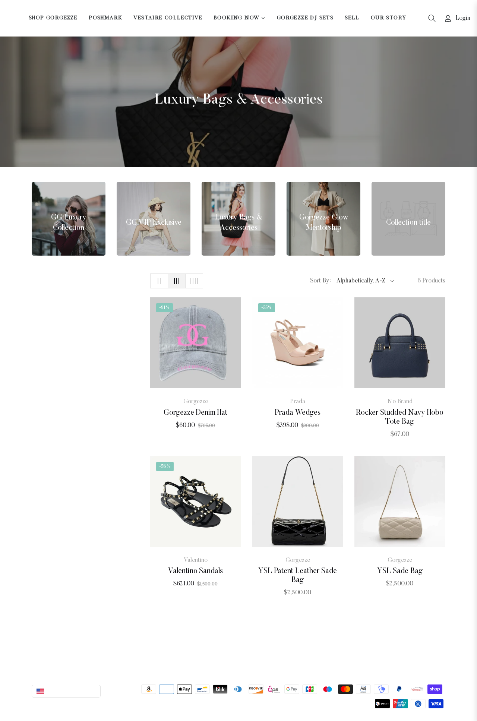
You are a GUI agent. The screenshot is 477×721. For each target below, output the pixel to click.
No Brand (400, 402)
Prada (297, 402)
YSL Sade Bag (400, 571)
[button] (432, 18)
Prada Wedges (297, 413)
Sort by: (320, 281)
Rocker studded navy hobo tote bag (399, 417)
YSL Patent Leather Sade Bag (297, 575)
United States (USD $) (72, 690)
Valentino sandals (195, 571)
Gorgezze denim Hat (195, 413)
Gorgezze (195, 402)
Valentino (196, 560)
